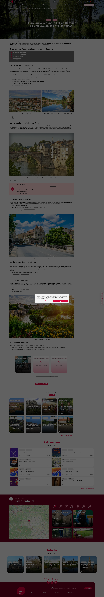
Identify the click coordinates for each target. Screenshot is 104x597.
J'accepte (65, 300)
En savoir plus (49, 300)
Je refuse (57, 300)
